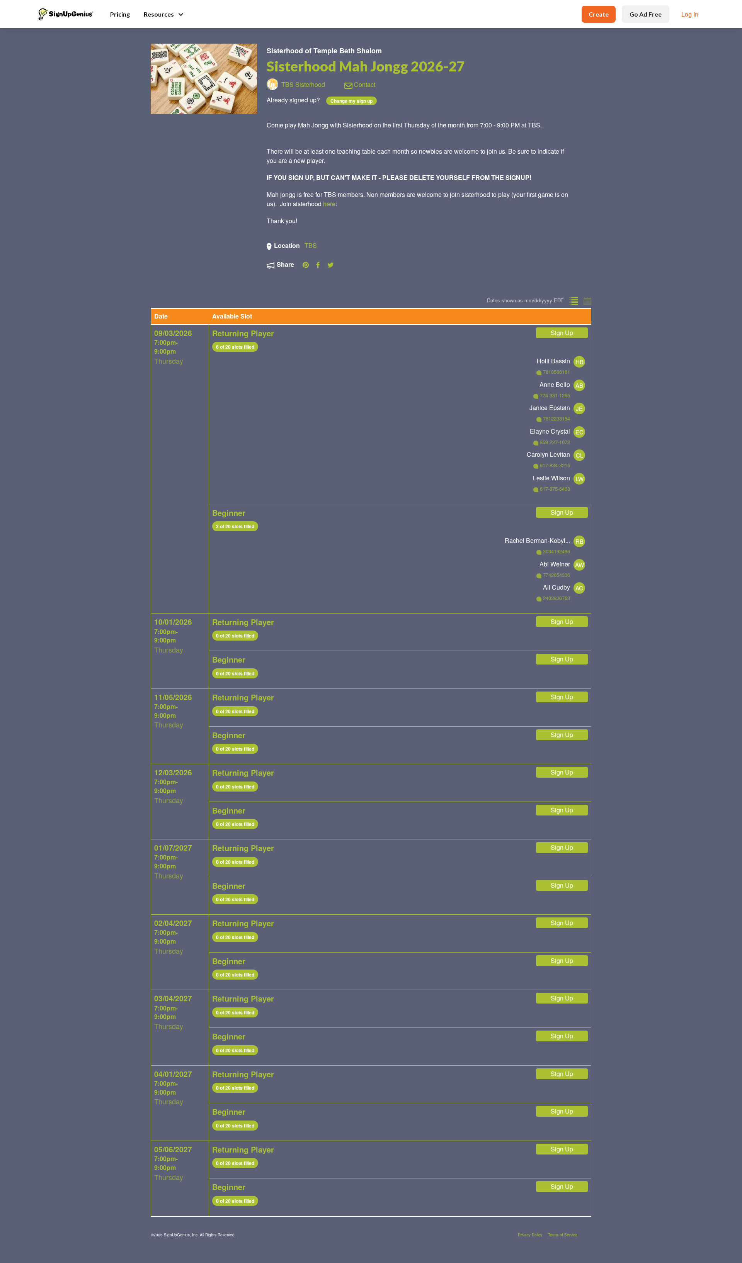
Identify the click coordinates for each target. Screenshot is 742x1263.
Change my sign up (351, 100)
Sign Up (562, 332)
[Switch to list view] (573, 299)
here (329, 203)
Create (599, 14)
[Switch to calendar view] (585, 299)
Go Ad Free (646, 14)
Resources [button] (159, 14)
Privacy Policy (530, 1235)
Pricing (120, 14)
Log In (689, 14)
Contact (363, 84)
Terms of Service (562, 1235)
